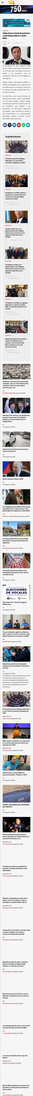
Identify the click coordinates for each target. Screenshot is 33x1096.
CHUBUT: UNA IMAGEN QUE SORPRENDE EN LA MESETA (16, 806)
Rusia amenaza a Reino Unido (13, 479)
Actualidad (6, 750)
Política (5, 31)
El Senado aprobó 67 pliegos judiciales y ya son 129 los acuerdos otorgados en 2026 (15, 161)
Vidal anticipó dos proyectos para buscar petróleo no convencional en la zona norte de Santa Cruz (16, 837)
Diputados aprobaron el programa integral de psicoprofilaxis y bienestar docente (16, 666)
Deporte (5, 641)
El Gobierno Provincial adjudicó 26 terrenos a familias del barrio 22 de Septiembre (15, 868)
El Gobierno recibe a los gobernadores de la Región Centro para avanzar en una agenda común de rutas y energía (15, 269)
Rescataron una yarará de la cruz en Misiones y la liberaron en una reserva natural (16, 996)
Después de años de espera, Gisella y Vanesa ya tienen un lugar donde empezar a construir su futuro (15, 964)
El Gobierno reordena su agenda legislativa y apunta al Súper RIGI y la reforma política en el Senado (16, 306)
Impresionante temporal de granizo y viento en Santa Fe (16, 450)
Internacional (8, 393)
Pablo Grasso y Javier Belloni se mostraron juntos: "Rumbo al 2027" (15, 774)
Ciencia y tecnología (10, 516)
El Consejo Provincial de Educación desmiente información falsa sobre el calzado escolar (16, 572)
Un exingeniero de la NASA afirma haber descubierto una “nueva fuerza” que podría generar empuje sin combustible (16, 509)
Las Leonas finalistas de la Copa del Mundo (15, 1057)
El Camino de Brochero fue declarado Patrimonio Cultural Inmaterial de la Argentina (15, 541)
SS (9, 43)
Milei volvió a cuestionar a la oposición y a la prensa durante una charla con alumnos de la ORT (16, 743)
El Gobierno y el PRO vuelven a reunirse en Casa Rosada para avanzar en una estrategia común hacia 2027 (15, 196)
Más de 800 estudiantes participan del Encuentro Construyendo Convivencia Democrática (16, 1087)
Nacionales (6, 548)
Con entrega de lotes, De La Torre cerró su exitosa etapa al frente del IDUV (16, 1027)
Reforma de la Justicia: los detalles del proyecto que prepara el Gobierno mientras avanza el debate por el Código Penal (16, 418)
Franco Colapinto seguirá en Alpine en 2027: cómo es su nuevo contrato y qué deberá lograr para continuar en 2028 (16, 634)
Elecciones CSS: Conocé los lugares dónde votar (15, 603)
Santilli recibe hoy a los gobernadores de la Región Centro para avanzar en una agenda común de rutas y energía (15, 233)
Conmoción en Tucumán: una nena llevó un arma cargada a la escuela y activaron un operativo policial (16, 932)
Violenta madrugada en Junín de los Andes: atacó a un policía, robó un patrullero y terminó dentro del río (15, 900)
